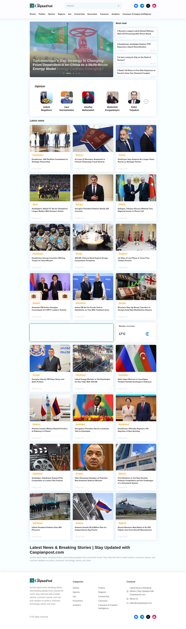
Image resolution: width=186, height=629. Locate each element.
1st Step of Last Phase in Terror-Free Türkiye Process (133, 259)
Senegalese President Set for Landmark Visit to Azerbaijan (92, 430)
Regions (61, 14)
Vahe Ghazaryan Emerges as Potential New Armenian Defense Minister (91, 479)
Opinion (51, 14)
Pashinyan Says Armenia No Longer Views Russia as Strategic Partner (136, 160)
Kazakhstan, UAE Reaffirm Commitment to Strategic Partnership (50, 160)
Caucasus (104, 14)
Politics (42, 14)
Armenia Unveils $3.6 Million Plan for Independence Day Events (90, 528)
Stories (33, 14)
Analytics (116, 14)
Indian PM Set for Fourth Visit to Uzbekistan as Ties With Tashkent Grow (92, 308)
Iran (69, 14)
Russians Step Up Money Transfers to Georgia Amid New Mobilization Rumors (135, 308)
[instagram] (154, 6)
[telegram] (142, 6)
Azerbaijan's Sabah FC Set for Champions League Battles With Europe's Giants (50, 210)
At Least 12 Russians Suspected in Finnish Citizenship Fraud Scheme (90, 160)
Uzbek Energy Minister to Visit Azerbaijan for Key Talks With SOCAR (92, 380)
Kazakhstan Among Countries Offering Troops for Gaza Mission (48, 259)
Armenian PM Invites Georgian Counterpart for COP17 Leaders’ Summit (49, 308)
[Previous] (35, 49)
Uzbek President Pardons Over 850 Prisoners (47, 528)
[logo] (41, 5)
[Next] (108, 49)
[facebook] (136, 6)
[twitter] (148, 6)
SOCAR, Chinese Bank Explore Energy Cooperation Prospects (91, 259)
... (146, 101)
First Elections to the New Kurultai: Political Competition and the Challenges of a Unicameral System (135, 480)
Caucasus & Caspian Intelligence (137, 14)
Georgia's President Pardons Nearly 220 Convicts (92, 210)
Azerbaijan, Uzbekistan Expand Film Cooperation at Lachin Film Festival (47, 479)
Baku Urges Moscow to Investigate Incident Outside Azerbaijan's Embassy (134, 380)
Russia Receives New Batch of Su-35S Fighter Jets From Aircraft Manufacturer (135, 528)
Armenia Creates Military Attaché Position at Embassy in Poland (50, 430)
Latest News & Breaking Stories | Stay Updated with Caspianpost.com (142, 591)
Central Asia (79, 14)
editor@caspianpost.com (141, 603)
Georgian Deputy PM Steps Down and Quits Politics (48, 380)
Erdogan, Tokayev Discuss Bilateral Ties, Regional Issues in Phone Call (135, 210)
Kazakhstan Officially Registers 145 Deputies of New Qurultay (133, 430)
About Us (134, 599)
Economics (92, 14)
